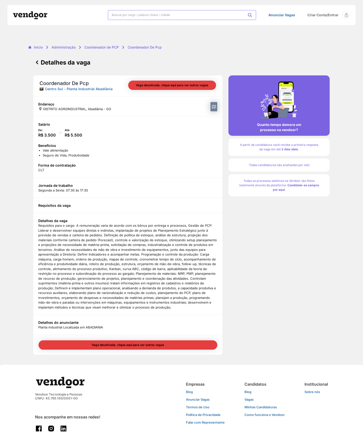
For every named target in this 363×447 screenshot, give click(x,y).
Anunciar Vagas (281, 15)
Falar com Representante (205, 422)
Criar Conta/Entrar (323, 15)
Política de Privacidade (203, 415)
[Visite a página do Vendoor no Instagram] (51, 428)
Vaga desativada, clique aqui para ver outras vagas (172, 85)
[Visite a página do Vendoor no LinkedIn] (63, 428)
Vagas (249, 399)
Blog (189, 392)
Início (38, 47)
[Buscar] (249, 15)
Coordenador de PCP (101, 47)
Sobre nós (312, 392)
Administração (64, 47)
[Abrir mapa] (214, 107)
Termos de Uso (197, 407)
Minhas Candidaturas (260, 407)
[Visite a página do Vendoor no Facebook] (38, 428)
